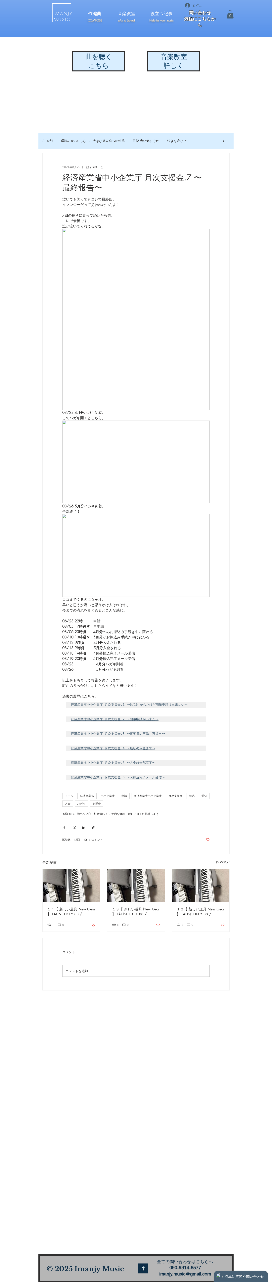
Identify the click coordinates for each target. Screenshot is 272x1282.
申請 (124, 796)
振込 (192, 796)
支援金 (96, 803)
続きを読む (175, 141)
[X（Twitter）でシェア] (74, 827)
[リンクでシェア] (93, 827)
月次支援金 (175, 796)
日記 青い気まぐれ (146, 141)
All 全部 (47, 141)
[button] (230, 14)
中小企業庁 (108, 796)
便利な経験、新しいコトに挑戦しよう (135, 814)
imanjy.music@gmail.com (185, 1273)
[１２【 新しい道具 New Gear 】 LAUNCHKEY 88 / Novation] (200, 885)
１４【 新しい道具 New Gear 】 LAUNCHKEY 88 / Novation (71, 912)
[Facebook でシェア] (64, 827)
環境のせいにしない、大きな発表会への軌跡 (93, 141)
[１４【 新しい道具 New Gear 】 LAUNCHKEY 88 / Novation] (71, 885)
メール (69, 796)
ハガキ (81, 803)
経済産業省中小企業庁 (148, 796)
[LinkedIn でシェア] (84, 827)
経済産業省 (87, 796)
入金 (67, 803)
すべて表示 (223, 862)
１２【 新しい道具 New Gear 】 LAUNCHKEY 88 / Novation (200, 912)
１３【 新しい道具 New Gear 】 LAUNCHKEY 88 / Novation (136, 912)
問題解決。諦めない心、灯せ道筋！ (85, 814)
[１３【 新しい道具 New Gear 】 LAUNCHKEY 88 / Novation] (136, 885)
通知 (204, 796)
